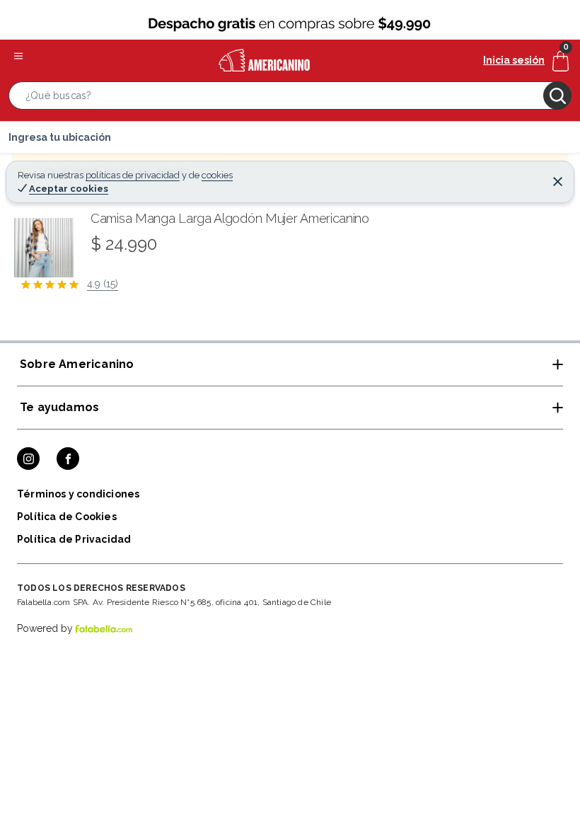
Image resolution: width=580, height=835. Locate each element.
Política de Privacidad (74, 539)
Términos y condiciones (78, 494)
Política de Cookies (67, 516)
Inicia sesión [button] (514, 60)
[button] (290, 98)
